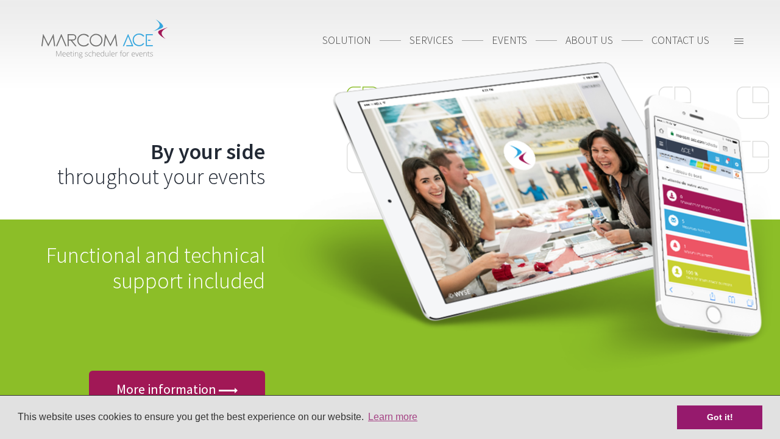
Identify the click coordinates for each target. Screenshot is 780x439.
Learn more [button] (392, 417)
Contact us (680, 40)
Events (509, 40)
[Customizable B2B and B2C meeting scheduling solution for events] (104, 40)
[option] (390, 219)
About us (589, 40)
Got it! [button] (720, 417)
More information (167, 389)
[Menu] (738, 42)
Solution (346, 40)
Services (431, 40)
